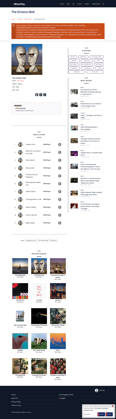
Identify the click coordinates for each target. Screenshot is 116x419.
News (68, 4)
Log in (102, 390)
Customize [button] (87, 414)
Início (13, 19)
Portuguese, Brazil (66, 395)
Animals (57, 300)
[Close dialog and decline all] (113, 406)
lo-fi (98, 60)
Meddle (20, 350)
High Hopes (30, 223)
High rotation (96, 4)
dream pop (83, 57)
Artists (62, 4)
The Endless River (20, 275)
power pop (74, 68)
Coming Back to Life (33, 199)
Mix (73, 4)
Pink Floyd (27, 19)
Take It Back (30, 191)
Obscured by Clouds (57, 325)
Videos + (87, 4)
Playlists (79, 4)
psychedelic (87, 68)
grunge (74, 60)
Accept (109, 414)
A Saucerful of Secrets (39, 375)
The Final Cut (20, 300)
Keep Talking (31, 207)
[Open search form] (103, 4)
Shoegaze (77, 72)
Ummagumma (20, 375)
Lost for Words (31, 215)
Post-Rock (99, 64)
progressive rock (31, 240)
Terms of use (16, 405)
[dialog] (98, 411)
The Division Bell (43, 240)
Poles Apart (30, 160)
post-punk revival (86, 64)
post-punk (73, 64)
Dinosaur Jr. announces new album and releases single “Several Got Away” (90, 180)
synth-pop (95, 72)
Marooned (30, 168)
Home (13, 395)
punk (99, 68)
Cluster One (30, 144)
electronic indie (96, 57)
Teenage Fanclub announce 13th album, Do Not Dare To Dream (90, 141)
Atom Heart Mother (39, 350)
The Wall (39, 300)
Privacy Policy (16, 402)
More (57, 350)
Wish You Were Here (20, 325)
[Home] (19, 4)
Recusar (101, 414)
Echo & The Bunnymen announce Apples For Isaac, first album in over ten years (90, 166)
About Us (14, 398)
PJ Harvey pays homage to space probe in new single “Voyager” (90, 206)
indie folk (86, 60)
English (62, 398)
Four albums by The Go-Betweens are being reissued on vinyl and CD (91, 92)
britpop (73, 57)
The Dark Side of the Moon (39, 325)
